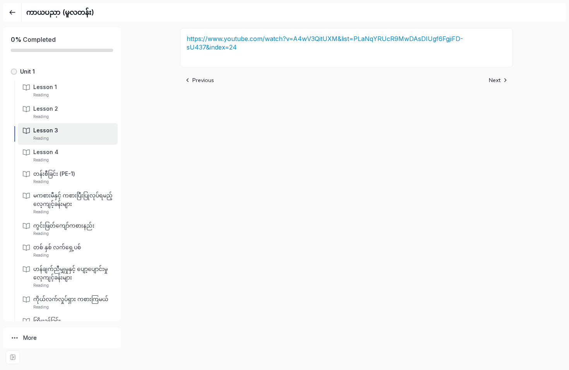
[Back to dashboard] (12, 12)
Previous (203, 80)
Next (494, 80)
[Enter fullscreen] (12, 357)
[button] (62, 71)
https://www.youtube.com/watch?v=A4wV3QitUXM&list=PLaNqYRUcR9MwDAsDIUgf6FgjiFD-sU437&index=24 (325, 43)
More (30, 337)
